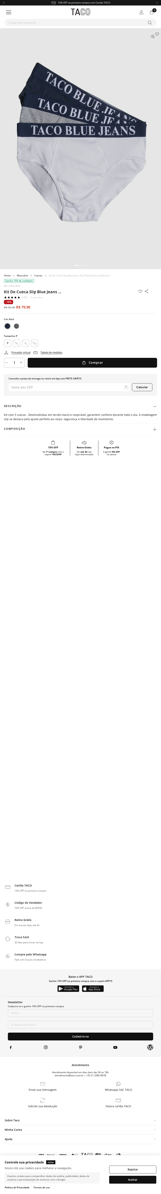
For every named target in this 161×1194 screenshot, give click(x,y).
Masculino (22, 275)
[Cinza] (16, 326)
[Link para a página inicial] (7, 275)
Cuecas (38, 275)
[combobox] (80, 22)
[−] (7, 362)
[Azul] (7, 326)
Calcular (142, 387)
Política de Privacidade (17, 1187)
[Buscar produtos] (150, 22)
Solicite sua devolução (42, 1106)
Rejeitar (133, 1169)
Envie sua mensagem (43, 1090)
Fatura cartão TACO (118, 1106)
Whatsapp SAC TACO (118, 1090)
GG (35, 343)
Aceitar (132, 1179)
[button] (76, 265)
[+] (22, 362)
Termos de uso (41, 1187)
